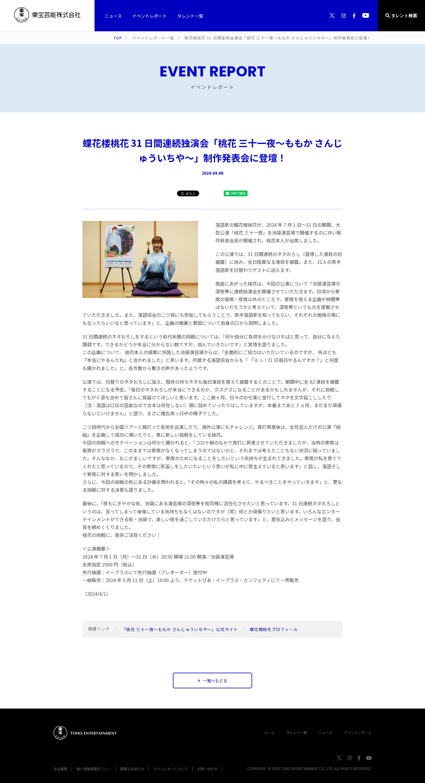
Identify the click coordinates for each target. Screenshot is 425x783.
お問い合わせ (207, 768)
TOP (118, 38)
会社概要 (60, 768)
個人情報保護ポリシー (93, 768)
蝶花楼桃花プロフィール (274, 629)
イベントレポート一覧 (153, 38)
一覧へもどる (215, 680)
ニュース (325, 732)
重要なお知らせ (132, 768)
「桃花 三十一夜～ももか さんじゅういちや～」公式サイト (180, 629)
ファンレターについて (170, 768)
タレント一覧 (296, 732)
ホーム (269, 732)
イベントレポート (358, 732)
